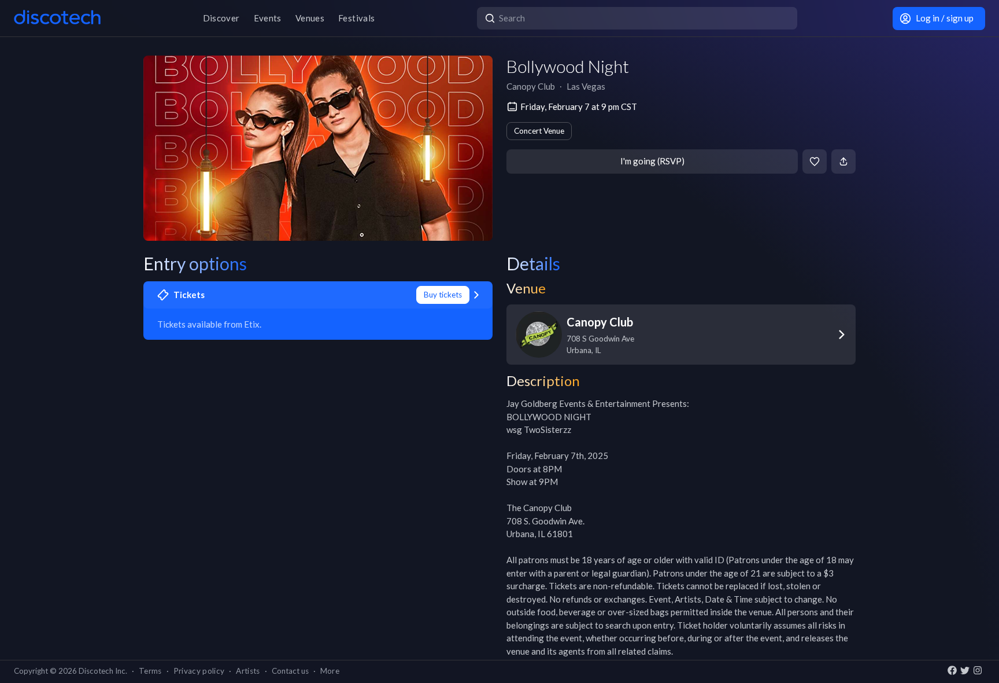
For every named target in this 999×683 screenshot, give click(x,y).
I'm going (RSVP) (652, 161)
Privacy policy (199, 670)
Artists (248, 670)
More (329, 670)
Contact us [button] (290, 670)
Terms (150, 670)
